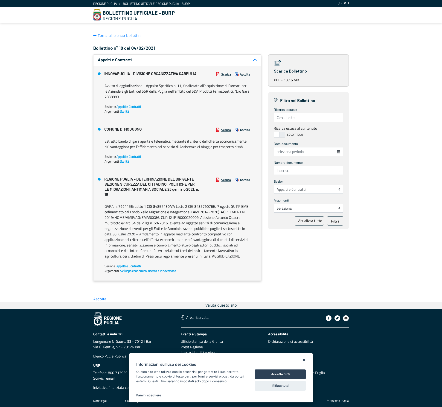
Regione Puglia (105, 3)
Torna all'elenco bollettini (118, 35)
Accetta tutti (280, 374)
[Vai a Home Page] (97, 15)
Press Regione (192, 347)
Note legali (100, 400)
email (110, 378)
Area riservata (197, 317)
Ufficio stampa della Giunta (202, 341)
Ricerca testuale (285, 109)
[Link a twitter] (337, 318)
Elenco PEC (102, 356)
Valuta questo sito (221, 305)
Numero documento (288, 162)
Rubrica (120, 356)
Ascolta (245, 74)
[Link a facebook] (329, 318)
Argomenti (281, 200)
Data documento (286, 143)
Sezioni (279, 181)
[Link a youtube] (346, 318)
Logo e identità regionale (200, 352)
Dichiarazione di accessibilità (290, 341)
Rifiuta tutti (280, 385)
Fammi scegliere (148, 395)
